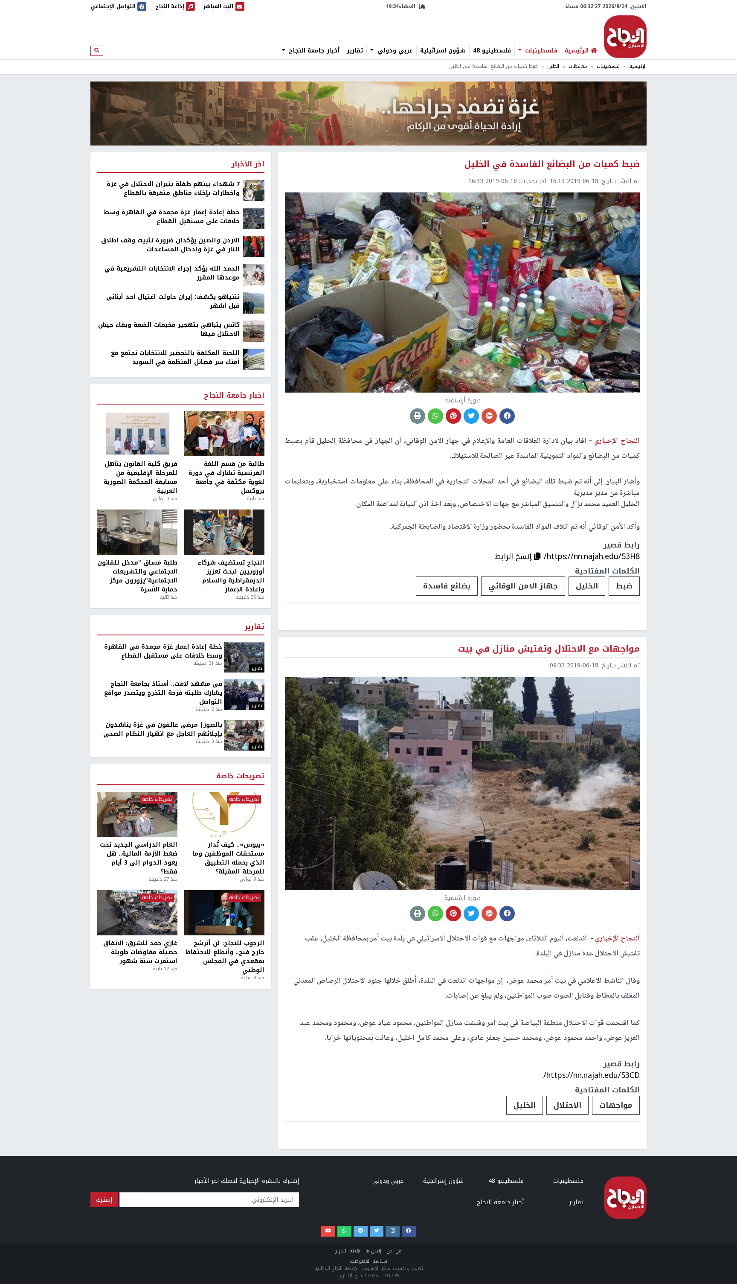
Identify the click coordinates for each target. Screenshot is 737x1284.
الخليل (553, 66)
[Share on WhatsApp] (435, 416)
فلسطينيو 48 (492, 51)
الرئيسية (638, 66)
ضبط (624, 586)
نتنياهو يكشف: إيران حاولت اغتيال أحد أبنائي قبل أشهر (173, 301)
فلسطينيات (540, 51)
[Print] (417, 416)
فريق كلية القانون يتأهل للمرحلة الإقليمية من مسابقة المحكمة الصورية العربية (140, 477)
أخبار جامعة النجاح (313, 51)
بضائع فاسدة (446, 586)
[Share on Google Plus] (489, 416)
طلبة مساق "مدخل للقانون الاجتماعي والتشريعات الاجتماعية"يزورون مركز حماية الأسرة (137, 576)
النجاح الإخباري (625, 36)
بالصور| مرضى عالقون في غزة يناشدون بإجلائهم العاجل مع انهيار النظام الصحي (162, 729)
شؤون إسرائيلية (443, 51)
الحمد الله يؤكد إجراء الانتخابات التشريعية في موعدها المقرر (172, 273)
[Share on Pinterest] (453, 416)
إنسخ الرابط (514, 556)
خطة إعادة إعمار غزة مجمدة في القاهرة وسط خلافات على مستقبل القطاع (172, 217)
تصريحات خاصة (240, 776)
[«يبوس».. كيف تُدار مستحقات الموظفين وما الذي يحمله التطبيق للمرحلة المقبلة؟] (224, 814)
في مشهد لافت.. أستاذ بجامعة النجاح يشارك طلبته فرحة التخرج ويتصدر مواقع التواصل (163, 692)
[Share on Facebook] (507, 416)
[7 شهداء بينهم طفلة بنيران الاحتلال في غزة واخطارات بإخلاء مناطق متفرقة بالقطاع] (253, 190)
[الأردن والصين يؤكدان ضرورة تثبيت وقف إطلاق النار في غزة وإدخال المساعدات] (253, 246)
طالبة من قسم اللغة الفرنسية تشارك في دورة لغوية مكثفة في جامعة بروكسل (226, 477)
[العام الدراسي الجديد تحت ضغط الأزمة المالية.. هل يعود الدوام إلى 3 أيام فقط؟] (137, 814)
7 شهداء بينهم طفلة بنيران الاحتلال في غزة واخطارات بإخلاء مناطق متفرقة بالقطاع (173, 189)
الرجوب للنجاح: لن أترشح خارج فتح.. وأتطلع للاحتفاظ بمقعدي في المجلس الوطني (225, 957)
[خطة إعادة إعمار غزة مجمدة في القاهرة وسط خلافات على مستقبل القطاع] (253, 218)
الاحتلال (567, 1105)
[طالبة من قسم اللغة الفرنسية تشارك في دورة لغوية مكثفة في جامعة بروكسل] (224, 434)
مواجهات (616, 1105)
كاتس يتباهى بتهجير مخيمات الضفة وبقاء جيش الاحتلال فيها (169, 329)
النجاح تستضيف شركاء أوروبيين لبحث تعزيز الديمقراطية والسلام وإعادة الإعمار (231, 576)
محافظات (578, 66)
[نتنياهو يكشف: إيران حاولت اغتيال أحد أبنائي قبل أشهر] (253, 303)
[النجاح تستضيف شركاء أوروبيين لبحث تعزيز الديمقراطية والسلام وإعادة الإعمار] (224, 532)
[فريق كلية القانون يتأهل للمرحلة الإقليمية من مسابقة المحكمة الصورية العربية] (137, 434)
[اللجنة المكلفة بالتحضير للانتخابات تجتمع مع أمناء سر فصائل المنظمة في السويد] (253, 359)
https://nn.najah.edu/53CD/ (591, 1075)
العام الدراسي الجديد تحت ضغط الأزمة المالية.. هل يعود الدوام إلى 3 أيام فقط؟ (138, 858)
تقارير (355, 51)
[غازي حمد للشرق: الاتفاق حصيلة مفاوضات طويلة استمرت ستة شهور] (137, 912)
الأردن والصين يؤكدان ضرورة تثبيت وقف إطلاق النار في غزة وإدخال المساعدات (170, 245)
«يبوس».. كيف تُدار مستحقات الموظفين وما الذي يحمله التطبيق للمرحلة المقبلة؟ (228, 858)
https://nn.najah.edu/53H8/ (592, 556)
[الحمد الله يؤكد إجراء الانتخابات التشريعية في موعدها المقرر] (253, 274)
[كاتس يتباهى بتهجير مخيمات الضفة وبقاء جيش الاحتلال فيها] (253, 331)
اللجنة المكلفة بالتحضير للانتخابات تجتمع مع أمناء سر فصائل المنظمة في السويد (175, 358)
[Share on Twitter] (471, 416)
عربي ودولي (394, 51)
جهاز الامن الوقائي (523, 586)
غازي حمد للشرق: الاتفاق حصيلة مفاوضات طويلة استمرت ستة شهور (140, 952)
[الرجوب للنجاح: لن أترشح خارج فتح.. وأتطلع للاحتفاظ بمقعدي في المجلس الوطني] (224, 912)
